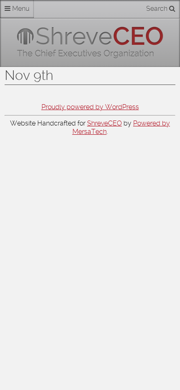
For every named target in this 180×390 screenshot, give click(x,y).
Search (157, 9)
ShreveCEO (104, 123)
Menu (19, 9)
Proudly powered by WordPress (90, 107)
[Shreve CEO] (90, 42)
